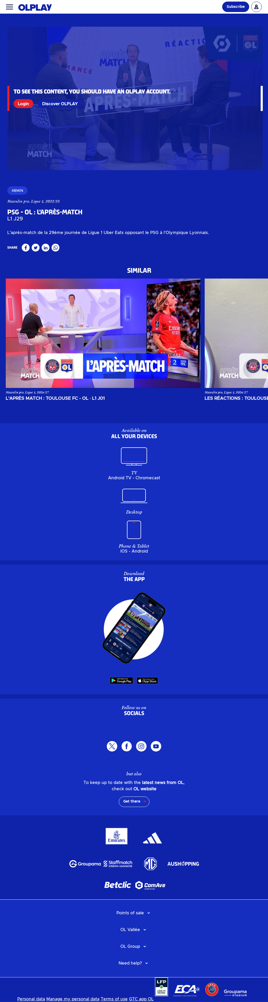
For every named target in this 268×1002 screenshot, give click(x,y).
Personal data (31, 999)
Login (23, 104)
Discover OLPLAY (60, 104)
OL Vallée (130, 930)
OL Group (130, 946)
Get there (131, 801)
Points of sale (130, 913)
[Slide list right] (251, 333)
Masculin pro (18, 201)
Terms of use (114, 999)
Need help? (130, 963)
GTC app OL (141, 999)
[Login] (256, 7)
